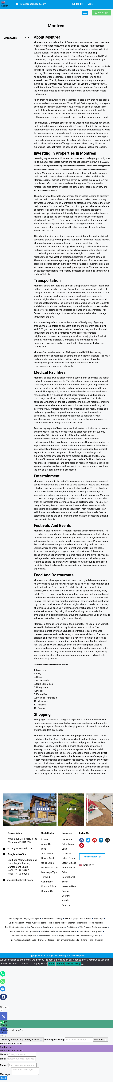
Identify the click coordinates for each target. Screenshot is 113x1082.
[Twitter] (77, 4)
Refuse (60, 963)
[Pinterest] (81, 845)
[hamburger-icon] (85, 13)
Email (4, 1058)
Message (5, 1074)
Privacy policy (73, 963)
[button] (26, 38)
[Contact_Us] (3, 996)
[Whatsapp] (2, 981)
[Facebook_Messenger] (2, 988)
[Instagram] (107, 840)
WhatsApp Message (54, 1039)
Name (4, 1054)
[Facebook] (73, 4)
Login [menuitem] (90, 4)
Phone (4, 1065)
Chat (3, 1078)
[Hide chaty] (3, 1016)
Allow (51, 963)
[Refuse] (82, 964)
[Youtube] (94, 840)
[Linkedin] (81, 4)
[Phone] (2, 973)
